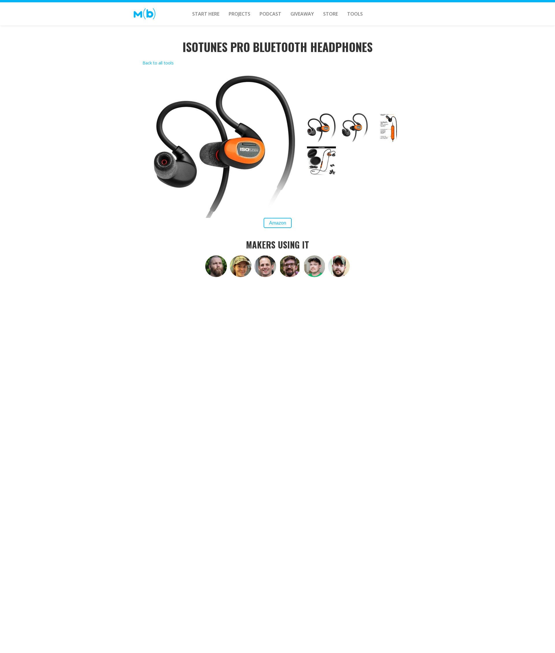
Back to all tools (158, 63)
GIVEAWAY (302, 14)
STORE (330, 14)
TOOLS (355, 14)
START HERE (205, 14)
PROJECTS (239, 14)
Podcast (270, 14)
